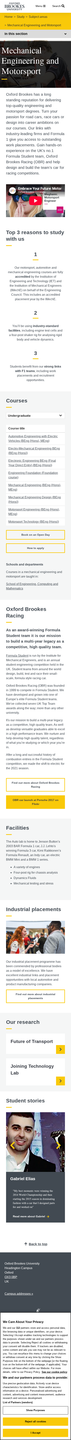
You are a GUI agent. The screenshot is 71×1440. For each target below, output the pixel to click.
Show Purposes (35, 1410)
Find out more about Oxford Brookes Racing (35, 784)
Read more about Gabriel (29, 1216)
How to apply (35, 548)
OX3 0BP (11, 1277)
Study (21, 16)
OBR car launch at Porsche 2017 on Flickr (36, 802)
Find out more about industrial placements (35, 996)
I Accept (35, 1432)
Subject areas (38, 16)
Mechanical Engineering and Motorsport (34, 25)
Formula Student (17, 655)
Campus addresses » (19, 1293)
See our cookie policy (54, 1372)
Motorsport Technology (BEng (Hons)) (33, 521)
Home (9, 16)
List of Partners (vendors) (18, 1402)
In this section (16, 34)
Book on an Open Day (35, 534)
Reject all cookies (35, 1421)
